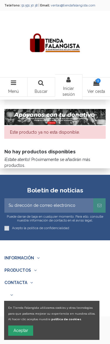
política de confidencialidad (48, 228)
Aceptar (20, 330)
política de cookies (66, 319)
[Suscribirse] (99, 205)
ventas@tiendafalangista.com (73, 5)
